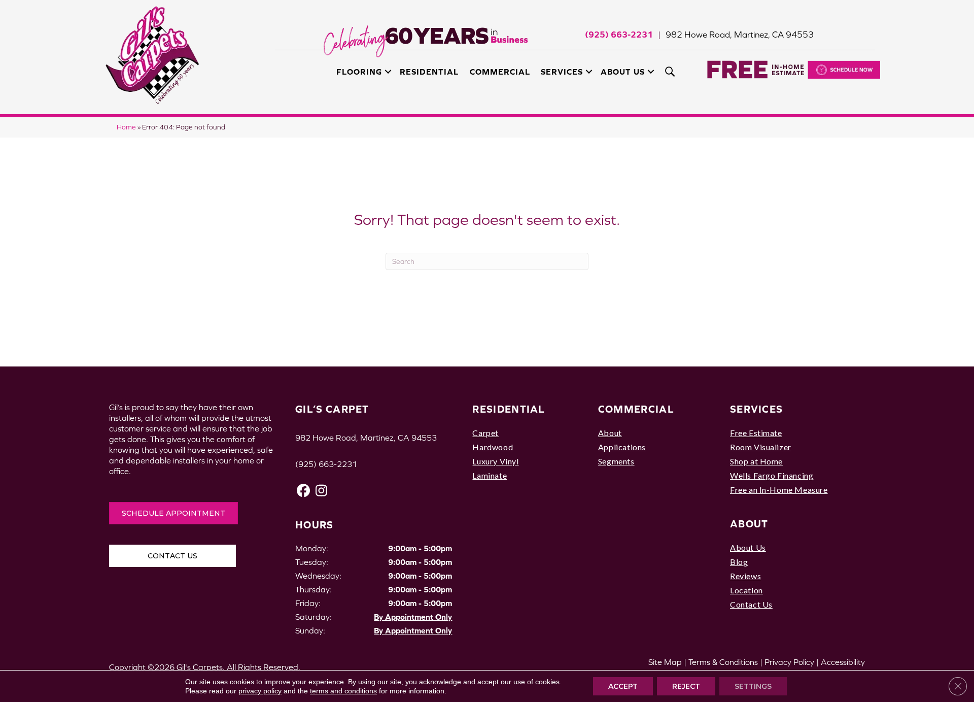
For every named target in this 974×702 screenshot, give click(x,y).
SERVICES (756, 409)
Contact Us (751, 604)
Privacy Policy (789, 661)
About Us (623, 71)
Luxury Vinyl (495, 461)
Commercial (500, 71)
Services (562, 71)
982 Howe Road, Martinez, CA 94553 (740, 34)
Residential (429, 71)
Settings (753, 686)
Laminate (489, 475)
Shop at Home (756, 461)
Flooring (359, 71)
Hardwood (492, 447)
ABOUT (749, 523)
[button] (388, 71)
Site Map (665, 661)
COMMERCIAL (636, 409)
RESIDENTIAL (508, 409)
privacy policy (260, 691)
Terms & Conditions (723, 661)
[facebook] (303, 490)
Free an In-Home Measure (779, 489)
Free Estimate (756, 433)
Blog (739, 561)
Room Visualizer (760, 447)
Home (126, 127)
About (610, 433)
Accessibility (843, 661)
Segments (616, 461)
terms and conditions (343, 691)
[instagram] (321, 490)
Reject (686, 686)
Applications (622, 447)
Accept (623, 686)
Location (746, 590)
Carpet (485, 433)
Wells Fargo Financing (771, 475)
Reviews (745, 576)
